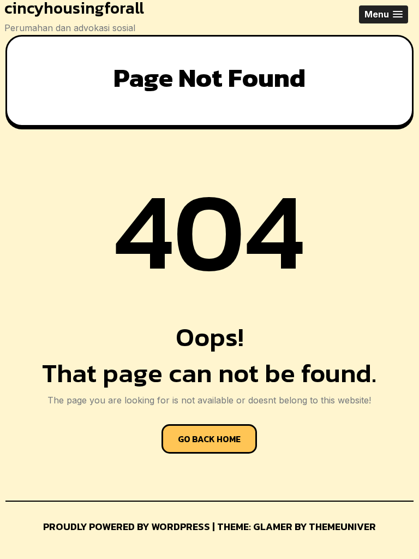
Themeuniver (342, 526)
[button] (383, 14)
